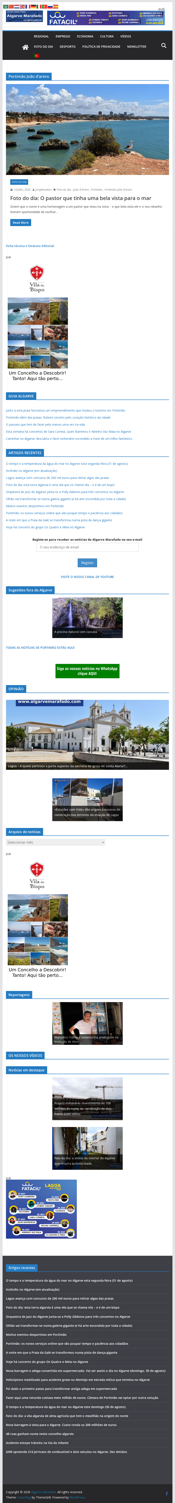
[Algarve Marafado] (25, 47)
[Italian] (39, 6)
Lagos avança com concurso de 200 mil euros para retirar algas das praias (57, 478)
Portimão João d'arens (118, 189)
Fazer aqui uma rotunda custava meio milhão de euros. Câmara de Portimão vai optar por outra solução (82, 1398)
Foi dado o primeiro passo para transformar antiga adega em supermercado (61, 1389)
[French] (28, 6)
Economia (85, 36)
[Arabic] (6, 6)
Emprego (63, 36)
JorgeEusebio (44, 189)
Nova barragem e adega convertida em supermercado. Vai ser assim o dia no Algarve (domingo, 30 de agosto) (85, 1371)
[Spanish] (56, 6)
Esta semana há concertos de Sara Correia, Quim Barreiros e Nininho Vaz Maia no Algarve (68, 431)
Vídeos (125, 36)
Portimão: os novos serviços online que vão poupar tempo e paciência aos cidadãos (64, 513)
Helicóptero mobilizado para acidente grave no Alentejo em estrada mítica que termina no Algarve (78, 1380)
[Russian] (50, 6)
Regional (41, 36)
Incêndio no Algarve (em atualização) (31, 471)
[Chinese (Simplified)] (11, 6)
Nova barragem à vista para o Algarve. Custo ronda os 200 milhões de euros (61, 1425)
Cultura (107, 36)
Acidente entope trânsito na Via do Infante (37, 1443)
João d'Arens (81, 189)
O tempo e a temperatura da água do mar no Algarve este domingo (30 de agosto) (65, 1407)
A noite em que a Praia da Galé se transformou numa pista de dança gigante (59, 520)
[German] (33, 6)
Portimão (96, 189)
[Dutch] (17, 6)
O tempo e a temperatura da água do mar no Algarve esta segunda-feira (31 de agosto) (67, 464)
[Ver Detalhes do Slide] (87, 735)
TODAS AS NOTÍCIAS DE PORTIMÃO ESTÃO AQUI (40, 648)
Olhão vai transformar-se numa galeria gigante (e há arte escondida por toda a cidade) (66, 499)
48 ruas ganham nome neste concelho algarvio (40, 1434)
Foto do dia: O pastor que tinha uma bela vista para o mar (80, 197)
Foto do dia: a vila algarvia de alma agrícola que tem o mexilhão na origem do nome (67, 1416)
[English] (22, 6)
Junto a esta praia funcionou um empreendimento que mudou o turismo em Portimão (65, 410)
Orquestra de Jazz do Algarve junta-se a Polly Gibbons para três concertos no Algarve (65, 492)
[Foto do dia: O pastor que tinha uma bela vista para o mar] (87, 129)
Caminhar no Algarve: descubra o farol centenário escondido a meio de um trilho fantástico (69, 439)
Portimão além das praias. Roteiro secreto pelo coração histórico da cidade (58, 417)
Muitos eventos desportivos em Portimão (35, 506)
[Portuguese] (36, 56)
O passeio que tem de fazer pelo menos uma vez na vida (45, 424)
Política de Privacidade (101, 46)
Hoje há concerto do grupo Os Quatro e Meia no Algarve (45, 527)
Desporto (68, 46)
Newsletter (136, 46)
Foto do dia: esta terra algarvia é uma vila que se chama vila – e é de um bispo (60, 485)
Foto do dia (43, 46)
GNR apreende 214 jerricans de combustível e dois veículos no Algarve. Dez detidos (66, 1452)
